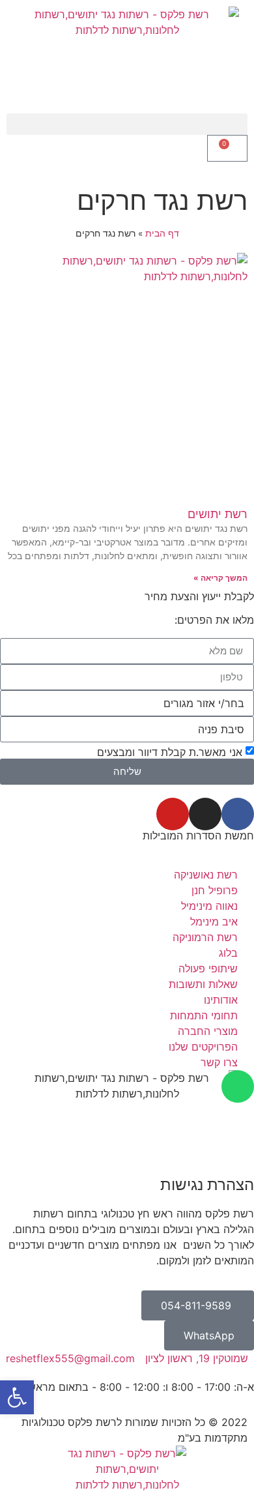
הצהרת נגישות (207, 1184)
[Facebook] (237, 814)
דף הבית (162, 233)
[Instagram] (205, 814)
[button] (127, 124)
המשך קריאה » (220, 578)
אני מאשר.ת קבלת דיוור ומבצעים (169, 752)
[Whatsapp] (237, 1086)
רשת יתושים (217, 514)
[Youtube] (172, 814)
